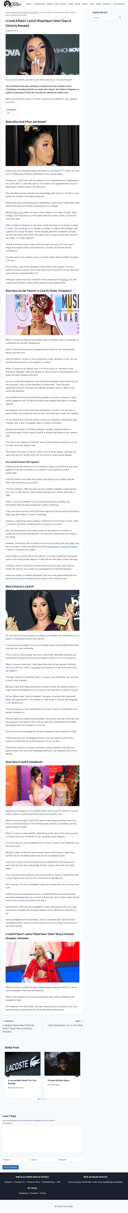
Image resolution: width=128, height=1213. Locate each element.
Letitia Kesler (55, 1085)
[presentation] (22, 1064)
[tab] (38, 1098)
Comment (7, 1123)
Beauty (49, 4)
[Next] (77, 1074)
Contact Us (19, 1182)
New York (17, 212)
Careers (8, 1182)
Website (62, 1160)
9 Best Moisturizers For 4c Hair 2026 (65, 1023)
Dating (70, 4)
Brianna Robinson (16, 1088)
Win (58, 1182)
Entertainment (39, 4)
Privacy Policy (33, 1182)
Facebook (23, 1193)
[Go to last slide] (8, 1074)
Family (77, 4)
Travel (92, 4)
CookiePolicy (48, 1182)
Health (98, 4)
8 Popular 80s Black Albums (59, 1080)
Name (6, 1160)
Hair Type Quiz (119, 4)
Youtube (34, 1193)
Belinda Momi (13, 31)
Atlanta (64, 279)
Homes (85, 4)
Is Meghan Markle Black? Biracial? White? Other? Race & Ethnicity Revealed (18, 1026)
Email (34, 1160)
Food (56, 4)
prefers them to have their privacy (62, 546)
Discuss (63, 4)
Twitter (43, 1193)
